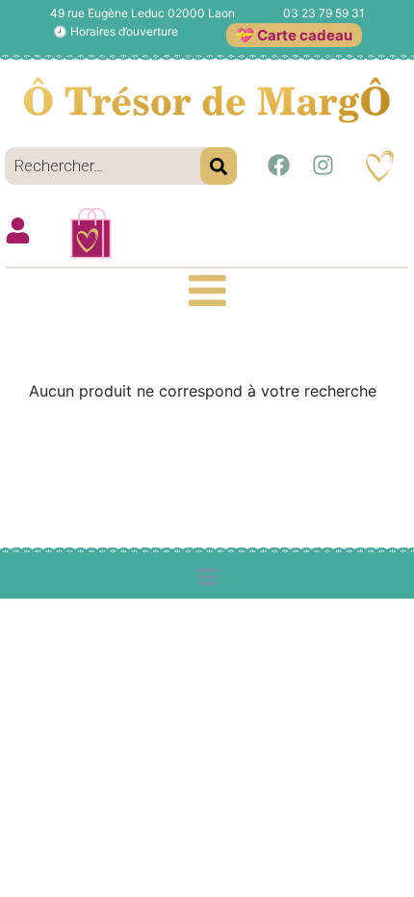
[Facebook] (278, 165)
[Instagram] (322, 165)
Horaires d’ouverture (124, 31)
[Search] (218, 166)
